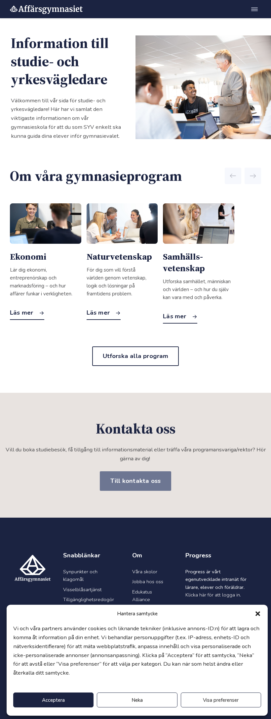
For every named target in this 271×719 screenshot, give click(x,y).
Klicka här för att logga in (212, 594)
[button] (257, 613)
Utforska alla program (136, 356)
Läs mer (22, 312)
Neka (137, 700)
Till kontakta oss (135, 481)
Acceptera (53, 700)
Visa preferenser (221, 700)
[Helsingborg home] (46, 9)
